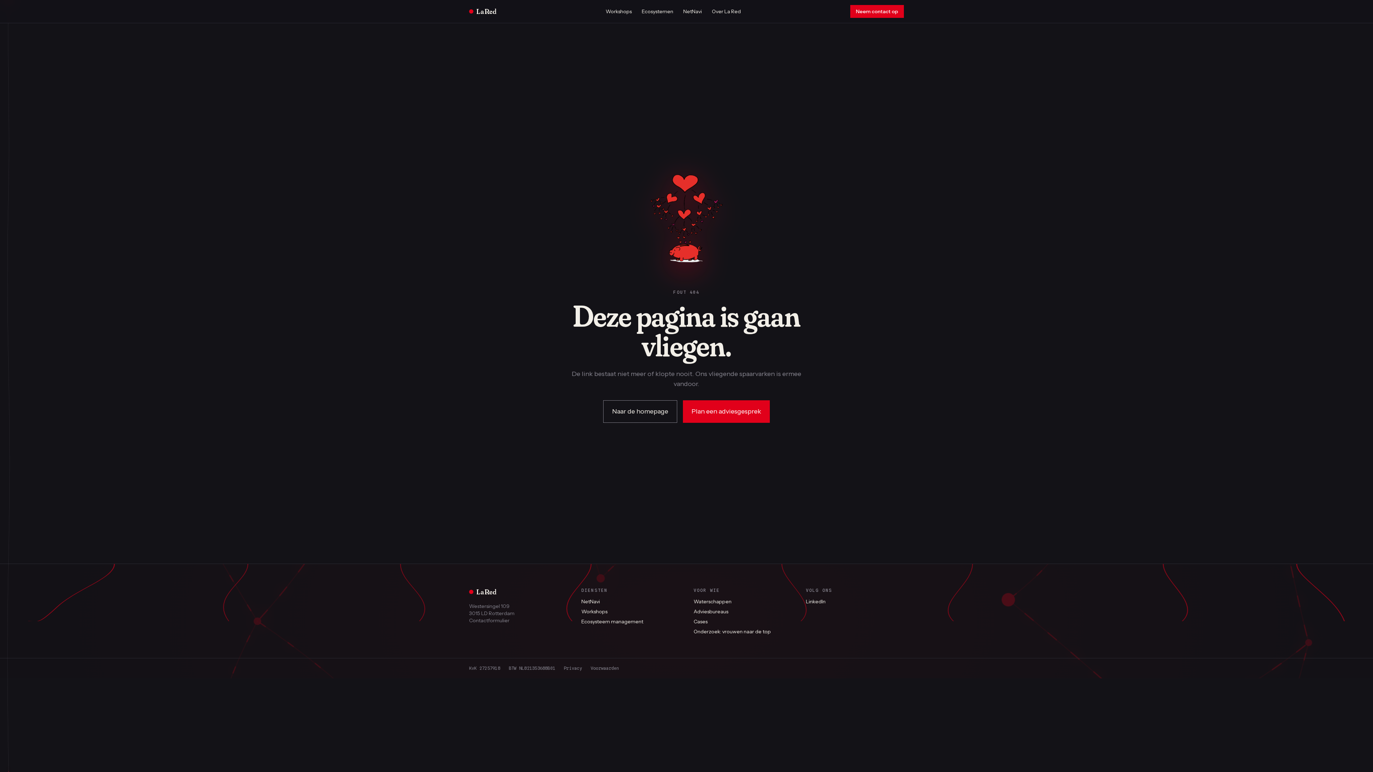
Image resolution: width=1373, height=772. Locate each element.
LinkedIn (816, 601)
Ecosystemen (657, 11)
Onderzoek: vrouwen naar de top (732, 631)
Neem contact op (877, 11)
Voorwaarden (605, 668)
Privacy (573, 668)
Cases (701, 621)
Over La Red (726, 11)
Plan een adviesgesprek (726, 411)
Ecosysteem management (612, 621)
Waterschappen (713, 601)
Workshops (619, 11)
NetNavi (692, 11)
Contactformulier (489, 620)
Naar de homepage (640, 411)
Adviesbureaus (711, 611)
